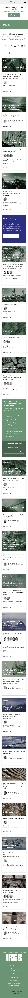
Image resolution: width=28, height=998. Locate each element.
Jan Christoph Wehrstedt (9, 649)
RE (14, 2)
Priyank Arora (11, 487)
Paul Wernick (17, 387)
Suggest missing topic (11, 236)
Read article (6, 91)
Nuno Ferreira (18, 275)
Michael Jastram (12, 601)
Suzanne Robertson (12, 345)
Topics (15, 15)
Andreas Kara (19, 601)
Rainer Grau (15, 932)
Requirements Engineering (14, 9)
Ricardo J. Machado (7, 277)
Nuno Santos (11, 275)
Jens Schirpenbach (12, 864)
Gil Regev (10, 159)
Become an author (14, 985)
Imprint (14, 991)
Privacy (19, 991)
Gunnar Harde (16, 757)
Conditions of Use (14, 993)
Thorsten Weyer (12, 647)
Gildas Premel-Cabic (12, 202)
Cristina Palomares (12, 899)
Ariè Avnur (15, 687)
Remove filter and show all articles (18, 53)
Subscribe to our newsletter (13, 451)
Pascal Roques (11, 725)
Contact (14, 973)
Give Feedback (14, 980)
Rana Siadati (11, 387)
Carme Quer (20, 899)
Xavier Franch (6, 900)
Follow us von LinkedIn (13, 447)
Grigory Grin (16, 520)
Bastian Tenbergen (12, 646)
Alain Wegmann (16, 159)
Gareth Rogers (11, 85)
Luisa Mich (13, 311)
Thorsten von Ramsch (18, 120)
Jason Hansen (16, 563)
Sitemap (8, 991)
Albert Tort (15, 792)
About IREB (14, 968)
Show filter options (9, 45)
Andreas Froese (20, 647)
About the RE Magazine (14, 971)
